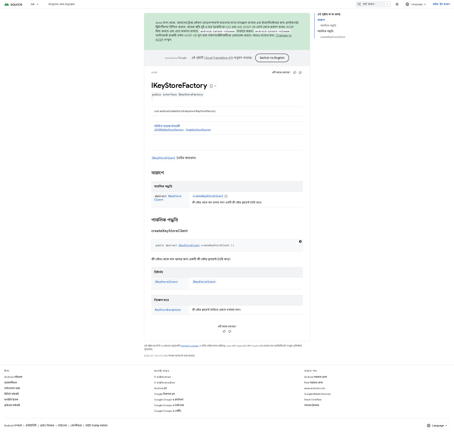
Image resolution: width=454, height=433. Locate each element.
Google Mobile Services (317, 393)
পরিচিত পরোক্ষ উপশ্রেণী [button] (182, 128)
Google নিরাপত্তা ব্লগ (164, 393)
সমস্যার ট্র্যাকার (311, 405)
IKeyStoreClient (163, 158)
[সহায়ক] (294, 72)
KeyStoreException (168, 309)
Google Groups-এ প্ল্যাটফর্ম (168, 399)
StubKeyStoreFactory (198, 129)
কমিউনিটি (31, 425)
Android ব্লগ (160, 388)
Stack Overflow (313, 399)
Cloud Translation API (218, 58)
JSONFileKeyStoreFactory (169, 129)
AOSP (154, 72)
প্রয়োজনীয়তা (10, 382)
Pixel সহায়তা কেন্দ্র (313, 382)
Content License (189, 345)
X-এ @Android (162, 376)
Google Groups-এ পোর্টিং (167, 410)
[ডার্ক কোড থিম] (300, 241)
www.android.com (314, 388)
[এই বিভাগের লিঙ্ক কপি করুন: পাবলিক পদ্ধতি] (182, 220)
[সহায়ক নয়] (300, 72)
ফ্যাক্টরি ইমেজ (11, 399)
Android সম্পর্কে (13, 425)
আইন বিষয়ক (47, 425)
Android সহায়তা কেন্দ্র (315, 376)
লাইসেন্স (62, 425)
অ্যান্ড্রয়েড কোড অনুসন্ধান (61, 4)
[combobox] (373, 4)
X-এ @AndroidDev (164, 382)
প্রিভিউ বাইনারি (11, 393)
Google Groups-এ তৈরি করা (169, 405)
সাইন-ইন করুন (441, 4)
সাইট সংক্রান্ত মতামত (96, 425)
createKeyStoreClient (208, 196)
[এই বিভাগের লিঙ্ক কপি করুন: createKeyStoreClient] (192, 231)
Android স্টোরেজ (13, 376)
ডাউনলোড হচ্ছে (12, 388)
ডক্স (33, 4)
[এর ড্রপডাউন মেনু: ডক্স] (39, 4)
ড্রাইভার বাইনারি (12, 405)
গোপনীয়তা (76, 425)
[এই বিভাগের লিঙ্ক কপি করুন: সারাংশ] (168, 173)
